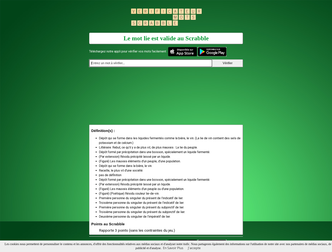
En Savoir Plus (173, 248)
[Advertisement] (166, 96)
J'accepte (194, 248)
